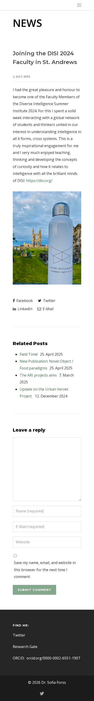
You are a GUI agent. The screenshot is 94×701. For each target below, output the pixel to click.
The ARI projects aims (38, 375)
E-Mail (47, 308)
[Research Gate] (52, 693)
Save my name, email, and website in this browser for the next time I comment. (45, 569)
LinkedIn (24, 308)
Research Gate (25, 646)
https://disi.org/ (39, 180)
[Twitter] (42, 693)
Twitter (48, 300)
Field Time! (29, 354)
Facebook (24, 300)
